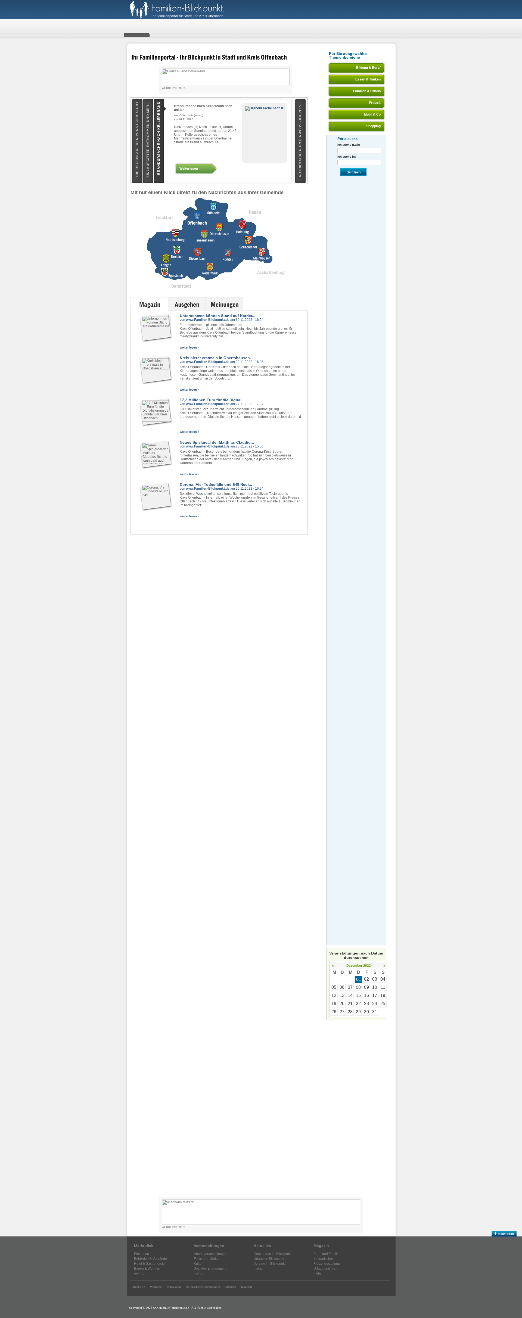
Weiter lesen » (189, 347)
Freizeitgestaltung (326, 1264)
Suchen (354, 172)
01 (358, 979)
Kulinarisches (323, 1259)
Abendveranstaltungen (211, 1254)
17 (374, 995)
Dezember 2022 (358, 966)
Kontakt (246, 1286)
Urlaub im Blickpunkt (269, 1259)
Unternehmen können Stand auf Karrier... (217, 315)
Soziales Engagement (210, 1268)
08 (358, 987)
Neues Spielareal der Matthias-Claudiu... (217, 442)
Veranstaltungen (209, 1246)
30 (366, 1011)
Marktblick (143, 1246)
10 (374, 987)
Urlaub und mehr (325, 1268)
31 (374, 1011)
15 (358, 995)
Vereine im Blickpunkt (269, 1264)
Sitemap (230, 1286)
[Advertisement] (356, 1107)
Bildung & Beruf (368, 68)
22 (358, 1003)
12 (333, 995)
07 (350, 987)
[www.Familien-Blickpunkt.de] (185, 18)
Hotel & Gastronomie (149, 1264)
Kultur (198, 1264)
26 (333, 1011)
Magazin (321, 1246)
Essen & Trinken (368, 79)
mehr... (139, 1273)
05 (333, 987)
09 (366, 987)
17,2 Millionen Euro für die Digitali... (213, 400)
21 (350, 1003)
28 (350, 1011)
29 (358, 1011)
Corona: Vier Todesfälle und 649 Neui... (216, 484)
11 (383, 987)
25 (382, 1003)
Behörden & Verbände (150, 1259)
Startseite (138, 1286)
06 (342, 987)
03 (374, 979)
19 (333, 1003)
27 (342, 1011)
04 (382, 979)
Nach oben (506, 1233)
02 (366, 979)
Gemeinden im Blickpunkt (272, 1254)
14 (350, 995)
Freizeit (375, 103)
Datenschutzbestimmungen (203, 1286)
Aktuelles (262, 1246)
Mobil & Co (372, 114)
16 (366, 995)
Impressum (174, 1286)
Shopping (373, 126)
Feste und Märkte (206, 1259)
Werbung (156, 1286)
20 (342, 1003)
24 (374, 1003)
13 (342, 995)
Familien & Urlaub (367, 91)
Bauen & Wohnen (147, 1268)
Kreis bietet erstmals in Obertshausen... (216, 358)
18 (382, 995)
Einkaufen (141, 1254)
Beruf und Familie (326, 1254)
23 (366, 1003)
